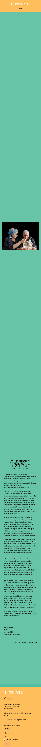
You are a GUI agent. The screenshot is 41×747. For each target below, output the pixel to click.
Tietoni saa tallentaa (11, 740)
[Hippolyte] (20, 5)
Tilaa (6, 743)
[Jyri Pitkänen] (20, 236)
